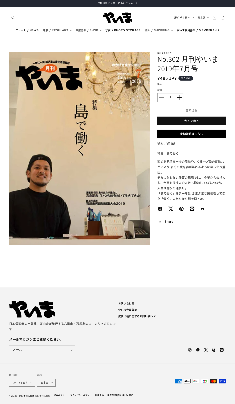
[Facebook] (160, 208)
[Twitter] (170, 208)
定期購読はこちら (191, 134)
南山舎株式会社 (26, 395)
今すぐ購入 (191, 120)
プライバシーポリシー (81, 395)
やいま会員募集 (127, 310)
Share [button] (169, 221)
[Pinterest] (181, 208)
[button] (13, 18)
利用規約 (99, 395)
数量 (159, 90)
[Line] (192, 208)
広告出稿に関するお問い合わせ (137, 316)
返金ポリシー (60, 395)
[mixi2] (202, 208)
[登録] (71, 349)
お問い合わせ (126, 303)
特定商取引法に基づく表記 (120, 395)
